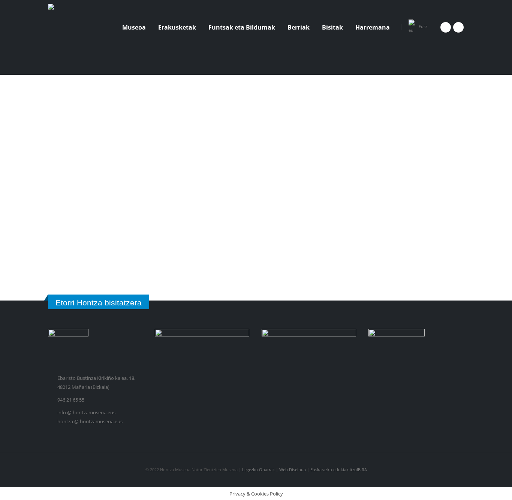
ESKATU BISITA (287, 270)
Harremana (372, 27)
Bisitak (332, 27)
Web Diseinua (293, 469)
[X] (458, 27)
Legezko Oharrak (258, 469)
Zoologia (273, 119)
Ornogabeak (306, 119)
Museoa (134, 27)
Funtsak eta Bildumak (241, 27)
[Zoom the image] (63, 103)
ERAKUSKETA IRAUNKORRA (318, 224)
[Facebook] (445, 27)
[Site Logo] (76, 27)
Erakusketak (177, 27)
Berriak (298, 27)
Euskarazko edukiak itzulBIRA (338, 469)
